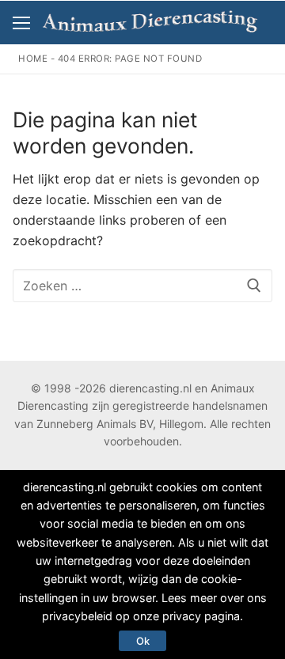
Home (33, 58)
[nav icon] (21, 23)
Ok (143, 640)
